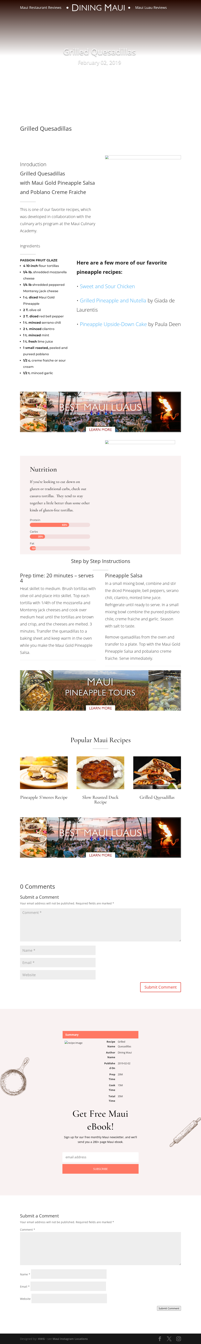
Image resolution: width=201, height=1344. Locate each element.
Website (25, 1299)
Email (25, 1286)
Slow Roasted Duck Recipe (100, 799)
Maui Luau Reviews (151, 7)
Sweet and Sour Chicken (107, 286)
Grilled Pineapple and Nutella (113, 300)
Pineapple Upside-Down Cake (113, 324)
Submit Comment (160, 987)
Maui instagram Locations (70, 1339)
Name (25, 1274)
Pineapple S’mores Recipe (44, 797)
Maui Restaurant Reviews (40, 7)
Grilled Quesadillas (157, 797)
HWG (41, 1339)
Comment (27, 1229)
